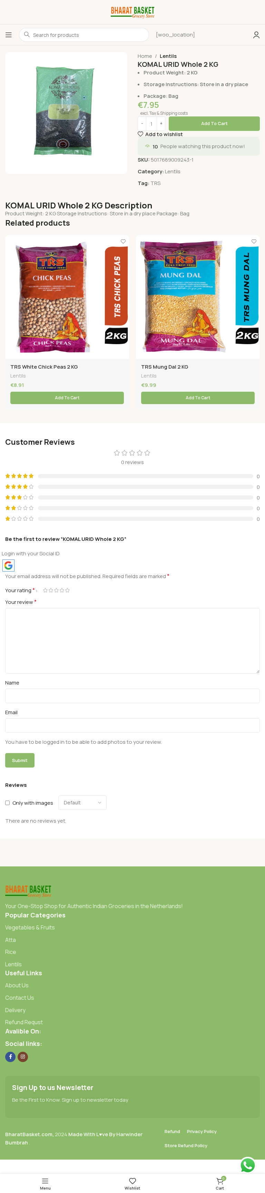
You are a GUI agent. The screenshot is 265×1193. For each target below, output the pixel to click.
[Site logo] (133, 11)
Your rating (20, 590)
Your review (21, 602)
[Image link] (28, 890)
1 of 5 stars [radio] (45, 590)
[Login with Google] (8, 565)
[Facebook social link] (10, 1057)
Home (145, 56)
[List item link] (132, 927)
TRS (155, 183)
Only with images (32, 802)
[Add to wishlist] (123, 241)
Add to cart (214, 123)
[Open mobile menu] (9, 35)
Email (11, 712)
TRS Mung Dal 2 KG (164, 366)
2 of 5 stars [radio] (50, 590)
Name (12, 682)
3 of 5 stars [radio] (56, 590)
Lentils (168, 56)
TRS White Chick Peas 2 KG (44, 366)
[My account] (256, 35)
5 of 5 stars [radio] (67, 590)
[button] (67, 398)
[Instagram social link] (23, 1057)
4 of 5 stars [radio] (62, 590)
